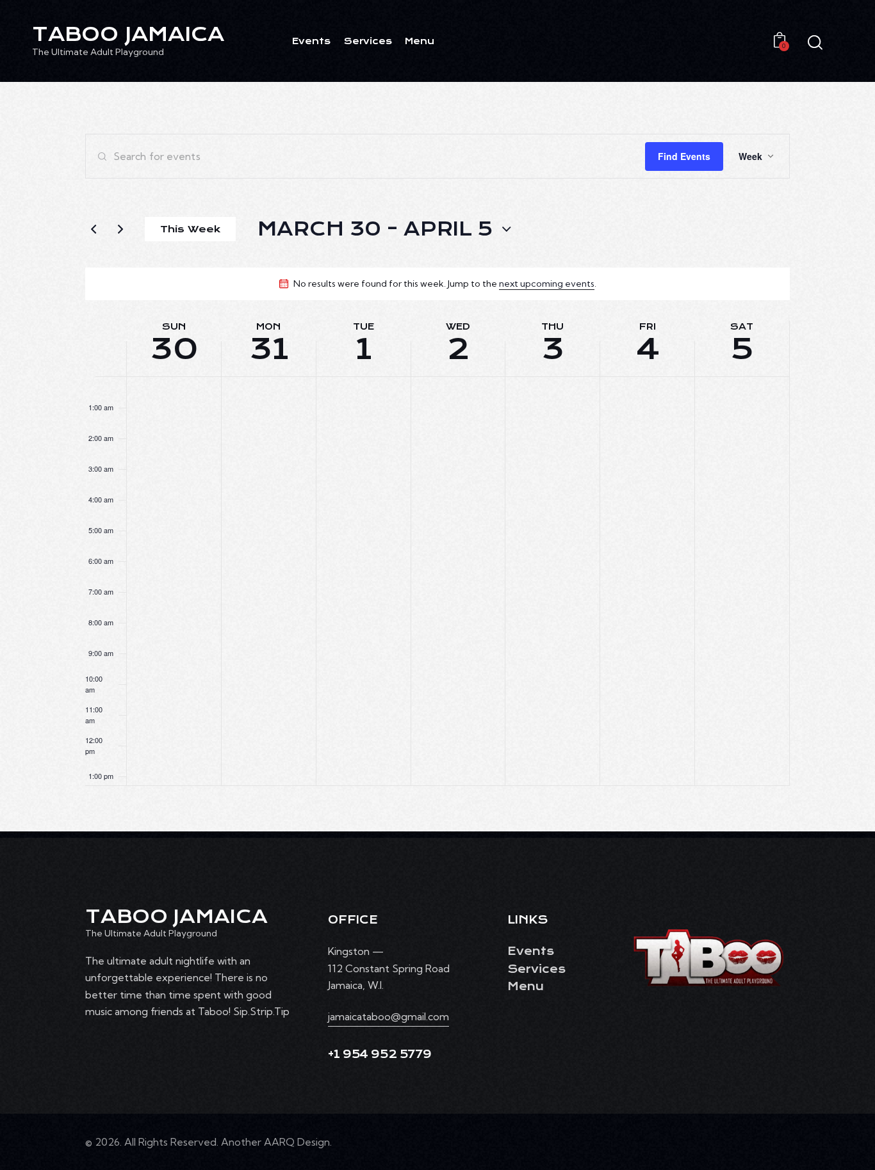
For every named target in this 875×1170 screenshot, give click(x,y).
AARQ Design (297, 1141)
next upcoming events (546, 283)
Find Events (684, 156)
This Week (190, 229)
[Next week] (120, 229)
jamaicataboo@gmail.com (388, 1016)
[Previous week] (93, 229)
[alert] (444, 284)
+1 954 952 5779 (379, 1054)
